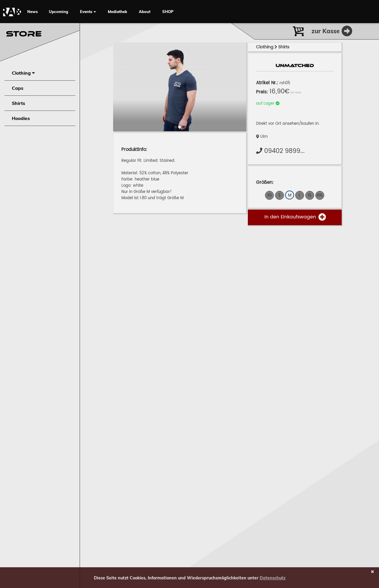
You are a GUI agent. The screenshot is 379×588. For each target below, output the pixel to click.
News (32, 11)
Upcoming (58, 11)
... (284, 151)
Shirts (18, 103)
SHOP (168, 11)
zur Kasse (326, 31)
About (144, 11)
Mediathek (117, 11)
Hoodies (21, 118)
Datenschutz (272, 578)
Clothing (22, 73)
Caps (17, 88)
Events (87, 11)
